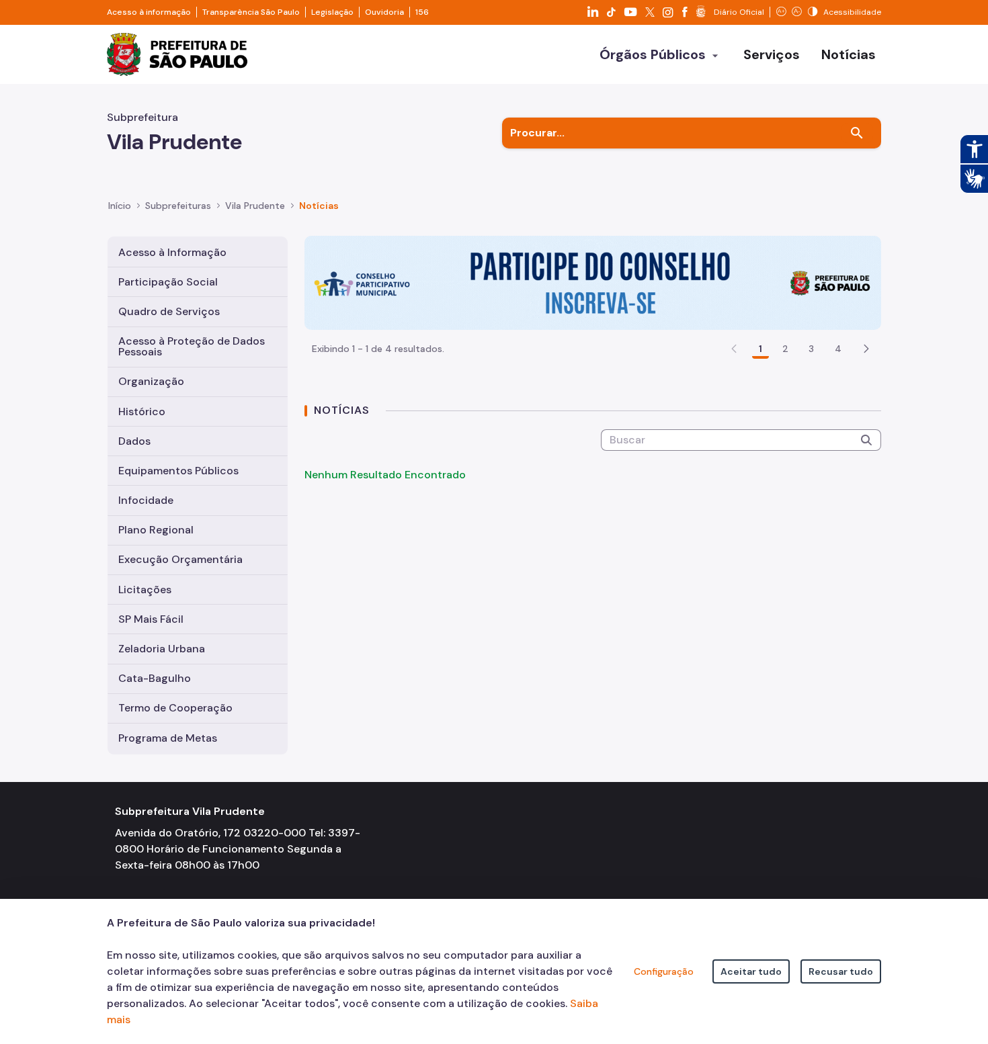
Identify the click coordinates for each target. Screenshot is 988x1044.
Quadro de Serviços (169, 311)
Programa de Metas (167, 738)
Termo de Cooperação (175, 708)
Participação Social (168, 282)
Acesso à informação (149, 12)
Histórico (141, 411)
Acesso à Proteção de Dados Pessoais (191, 346)
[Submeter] (866, 440)
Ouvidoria (384, 12)
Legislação (332, 12)
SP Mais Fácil (150, 619)
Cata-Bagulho (154, 678)
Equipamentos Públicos (178, 471)
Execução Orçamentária (180, 559)
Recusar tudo (841, 971)
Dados (134, 441)
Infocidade (145, 500)
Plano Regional (156, 530)
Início (119, 206)
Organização (151, 381)
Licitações (144, 589)
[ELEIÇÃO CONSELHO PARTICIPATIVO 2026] (592, 282)
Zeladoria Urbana (161, 649)
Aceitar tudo (751, 971)
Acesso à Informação (172, 252)
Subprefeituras (178, 206)
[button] (866, 348)
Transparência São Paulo (251, 12)
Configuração (664, 971)
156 (422, 12)
